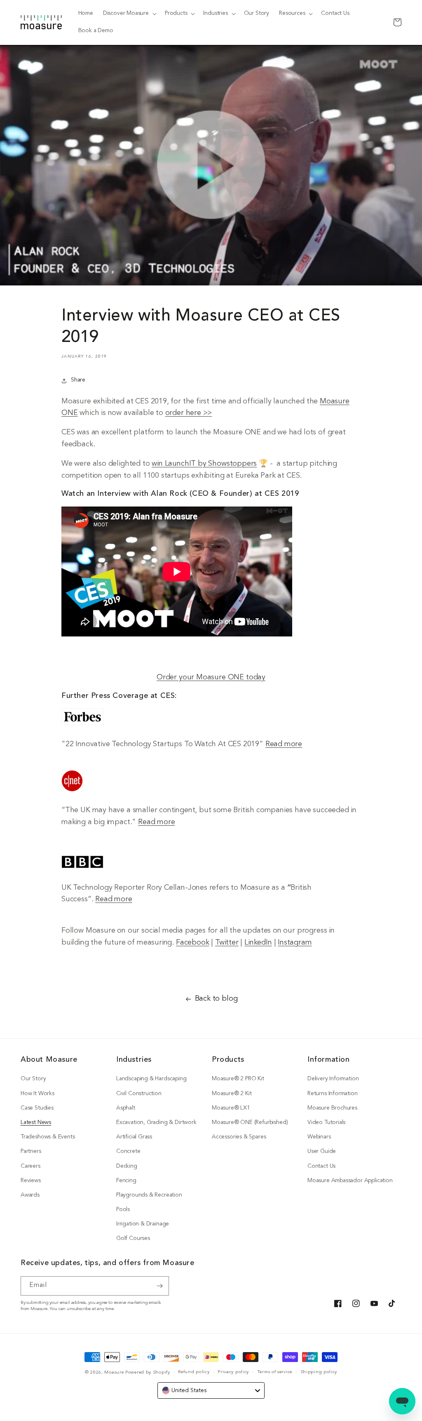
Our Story (33, 1079)
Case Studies (37, 1108)
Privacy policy (233, 1372)
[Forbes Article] (82, 725)
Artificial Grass (134, 1137)
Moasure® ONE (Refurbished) (250, 1122)
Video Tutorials (326, 1122)
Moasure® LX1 (231, 1108)
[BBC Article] (82, 868)
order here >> (188, 413)
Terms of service (274, 1372)
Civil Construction (139, 1094)
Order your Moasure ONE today (211, 677)
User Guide (321, 1151)
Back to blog (216, 999)
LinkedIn (258, 943)
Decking (126, 1166)
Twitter (227, 943)
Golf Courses (133, 1238)
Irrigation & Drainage (142, 1224)
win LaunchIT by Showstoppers (204, 464)
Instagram (295, 943)
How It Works (37, 1094)
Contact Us (321, 1166)
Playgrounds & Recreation (149, 1195)
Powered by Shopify (147, 1372)
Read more (283, 744)
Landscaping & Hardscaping (151, 1079)
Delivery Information (333, 1079)
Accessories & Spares (239, 1137)
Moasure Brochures (332, 1108)
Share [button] (78, 380)
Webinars (319, 1137)
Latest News (36, 1122)
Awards (30, 1195)
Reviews (31, 1181)
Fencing (126, 1181)
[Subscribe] (159, 1286)
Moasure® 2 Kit (231, 1094)
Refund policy (193, 1372)
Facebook (192, 943)
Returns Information (332, 1094)
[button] (129, 13)
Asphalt (125, 1108)
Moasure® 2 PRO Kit (238, 1079)
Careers (30, 1166)
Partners (31, 1151)
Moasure (114, 1372)
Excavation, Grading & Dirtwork (156, 1122)
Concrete (128, 1151)
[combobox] (211, 1390)
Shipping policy (319, 1372)
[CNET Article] (72, 791)
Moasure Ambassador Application (350, 1181)
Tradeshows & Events (48, 1137)
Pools (123, 1210)
